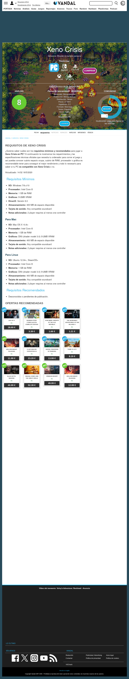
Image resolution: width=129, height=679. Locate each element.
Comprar (89, 70)
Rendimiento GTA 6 (24, 5)
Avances (60, 8)
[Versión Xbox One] (59, 77)
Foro (76, 8)
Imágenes (82, 132)
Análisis (26, 8)
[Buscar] (116, 3)
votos (109, 122)
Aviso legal (110, 655)
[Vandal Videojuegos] (64, 3)
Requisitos (45, 133)
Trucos (69, 8)
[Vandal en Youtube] (44, 658)
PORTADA (8, 8)
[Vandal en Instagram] (34, 658)
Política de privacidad (93, 658)
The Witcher (36, 5)
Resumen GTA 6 (23, 2)
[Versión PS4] (75, 67)
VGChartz (69, 664)
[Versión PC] (54, 67)
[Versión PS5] (70, 77)
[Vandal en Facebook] (15, 658)
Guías (33, 8)
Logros (64, 124)
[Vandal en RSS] (53, 658)
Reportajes (50, 8)
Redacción (69, 655)
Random (83, 8)
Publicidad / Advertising (94, 655)
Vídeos (90, 132)
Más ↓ (47, 3)
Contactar (69, 658)
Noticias (17, 8)
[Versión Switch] (64, 67)
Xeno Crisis (64, 49)
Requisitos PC (64, 117)
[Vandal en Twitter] (25, 658)
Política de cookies (112, 658)
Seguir (106, 109)
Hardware (92, 8)
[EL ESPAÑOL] (122, 3)
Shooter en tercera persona (69, 55)
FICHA (36, 132)
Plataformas (103, 8)
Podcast (113, 8)
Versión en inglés (64, 670)
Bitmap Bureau (69, 94)
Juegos (41, 8)
